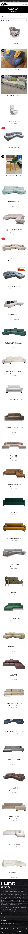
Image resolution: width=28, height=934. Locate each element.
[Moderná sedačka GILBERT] (14, 635)
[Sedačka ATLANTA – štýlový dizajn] (14, 692)
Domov (2, 15)
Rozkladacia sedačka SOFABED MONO (14, 399)
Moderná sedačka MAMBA (14, 844)
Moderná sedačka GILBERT (14, 647)
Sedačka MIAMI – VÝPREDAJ (14, 96)
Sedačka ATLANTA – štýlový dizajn (14, 703)
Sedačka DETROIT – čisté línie (14, 760)
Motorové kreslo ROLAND (14, 121)
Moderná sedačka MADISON (14, 286)
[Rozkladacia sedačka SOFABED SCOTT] (14, 416)
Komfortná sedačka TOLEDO (14, 618)
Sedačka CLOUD (14, 258)
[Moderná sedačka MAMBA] (14, 833)
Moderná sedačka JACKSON (14, 147)
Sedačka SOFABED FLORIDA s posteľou (14, 343)
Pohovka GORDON (14, 592)
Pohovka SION (14, 512)
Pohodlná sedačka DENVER (14, 816)
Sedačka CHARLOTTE (14, 564)
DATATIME (20, 932)
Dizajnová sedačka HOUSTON (14, 484)
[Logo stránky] (4, 4)
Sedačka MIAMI (14, 456)
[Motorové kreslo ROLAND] (14, 110)
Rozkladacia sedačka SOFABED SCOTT (14, 428)
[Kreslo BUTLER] (14, 32)
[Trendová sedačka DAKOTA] (14, 861)
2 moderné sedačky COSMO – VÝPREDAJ (14, 70)
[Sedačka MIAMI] (14, 444)
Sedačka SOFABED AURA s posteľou (14, 371)
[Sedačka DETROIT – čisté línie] (14, 748)
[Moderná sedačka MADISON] (14, 275)
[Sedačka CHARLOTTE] (14, 553)
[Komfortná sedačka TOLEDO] (14, 607)
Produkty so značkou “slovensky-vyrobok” (16, 15)
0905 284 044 (4, 1)
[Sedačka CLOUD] (14, 247)
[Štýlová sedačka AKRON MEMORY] (14, 218)
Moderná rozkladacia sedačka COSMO (14, 731)
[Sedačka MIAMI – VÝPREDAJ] (14, 84)
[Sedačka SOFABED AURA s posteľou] (14, 360)
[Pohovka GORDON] (14, 581)
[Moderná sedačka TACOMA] (14, 190)
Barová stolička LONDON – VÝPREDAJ (14, 176)
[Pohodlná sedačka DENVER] (14, 805)
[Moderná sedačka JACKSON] (14, 136)
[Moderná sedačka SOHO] (14, 776)
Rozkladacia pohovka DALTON (14, 538)
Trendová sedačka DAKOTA (14, 873)
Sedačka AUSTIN (14, 675)
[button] (2, 932)
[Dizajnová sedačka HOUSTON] (14, 473)
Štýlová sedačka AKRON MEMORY (14, 230)
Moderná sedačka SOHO (14, 788)
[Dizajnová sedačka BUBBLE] (14, 303)
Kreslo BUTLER (14, 44)
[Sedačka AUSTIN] (14, 663)
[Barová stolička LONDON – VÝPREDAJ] (14, 164)
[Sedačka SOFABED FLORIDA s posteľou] (14, 331)
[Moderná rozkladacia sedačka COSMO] (14, 720)
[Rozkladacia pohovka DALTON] (14, 527)
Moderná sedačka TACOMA (14, 202)
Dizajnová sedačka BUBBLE (14, 315)
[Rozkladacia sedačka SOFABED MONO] (14, 388)
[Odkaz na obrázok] (8, 885)
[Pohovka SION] (14, 501)
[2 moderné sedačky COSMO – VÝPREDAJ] (14, 58)
